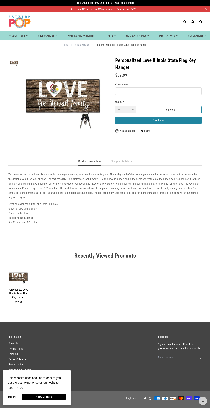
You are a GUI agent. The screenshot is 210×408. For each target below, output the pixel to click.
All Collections (82, 44)
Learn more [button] (16, 387)
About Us (13, 343)
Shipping (13, 354)
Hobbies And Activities (80, 35)
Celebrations (46, 35)
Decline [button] (12, 397)
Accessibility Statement (21, 369)
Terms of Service (17, 359)
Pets (110, 35)
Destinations (167, 35)
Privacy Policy (16, 348)
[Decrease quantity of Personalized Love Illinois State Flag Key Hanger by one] (119, 109)
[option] (14, 63)
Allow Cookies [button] (44, 397)
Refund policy (16, 364)
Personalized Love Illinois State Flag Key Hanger (18, 293)
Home (65, 44)
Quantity (119, 101)
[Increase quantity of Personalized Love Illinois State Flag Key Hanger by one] (132, 109)
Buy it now (158, 120)
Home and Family (136, 35)
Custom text (121, 84)
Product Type (17, 35)
